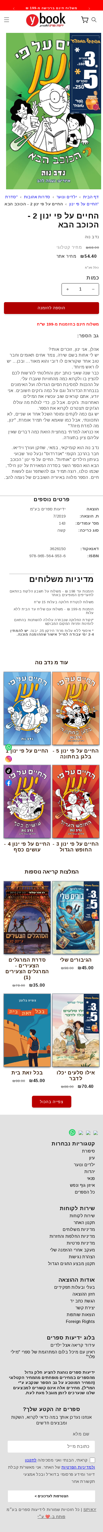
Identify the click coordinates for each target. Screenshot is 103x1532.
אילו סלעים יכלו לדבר (76, 1075)
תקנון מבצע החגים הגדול (71, 1263)
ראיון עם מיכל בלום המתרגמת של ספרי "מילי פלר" (53, 1354)
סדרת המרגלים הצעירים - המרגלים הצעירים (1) (27, 968)
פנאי (91, 1178)
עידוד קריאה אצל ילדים (72, 1345)
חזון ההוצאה (84, 1294)
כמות (92, 278)
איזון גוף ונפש (82, 1185)
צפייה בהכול (51, 1101)
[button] (6, 20)
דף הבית (91, 197)
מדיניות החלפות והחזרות (72, 1236)
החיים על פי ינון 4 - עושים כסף (27, 847)
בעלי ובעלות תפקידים (74, 1287)
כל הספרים (85, 1192)
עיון (92, 1158)
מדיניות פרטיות (81, 1243)
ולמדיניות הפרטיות (78, 1467)
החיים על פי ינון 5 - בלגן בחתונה (76, 753)
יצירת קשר (85, 1308)
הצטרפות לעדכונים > (51, 1496)
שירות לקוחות (82, 1216)
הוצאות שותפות (81, 1314)
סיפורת (88, 1151)
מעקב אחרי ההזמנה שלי (72, 1250)
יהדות (90, 1171)
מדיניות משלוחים (79, 1229)
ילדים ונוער (67, 197)
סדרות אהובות (37, 197)
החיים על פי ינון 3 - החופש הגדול (76, 847)
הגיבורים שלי (76, 960)
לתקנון (31, 1460)
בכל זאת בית (27, 1073)
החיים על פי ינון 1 (27, 751)
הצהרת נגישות (82, 1257)
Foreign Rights (80, 1321)
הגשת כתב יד (82, 1301)
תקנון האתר (84, 1222)
